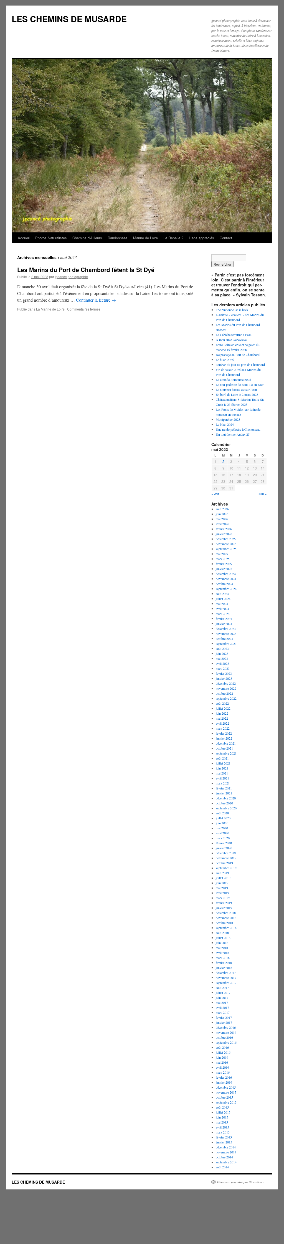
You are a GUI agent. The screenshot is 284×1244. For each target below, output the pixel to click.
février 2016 (224, 1077)
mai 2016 (222, 1062)
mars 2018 (223, 957)
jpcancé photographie (71, 276)
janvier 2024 (224, 623)
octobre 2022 (224, 693)
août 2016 (222, 1047)
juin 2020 (222, 823)
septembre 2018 (226, 927)
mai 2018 (222, 947)
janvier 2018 (224, 967)
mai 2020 (222, 828)
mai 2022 (222, 718)
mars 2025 (223, 558)
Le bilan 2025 (225, 359)
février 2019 (224, 903)
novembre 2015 (226, 1092)
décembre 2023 (226, 628)
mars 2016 (223, 1072)
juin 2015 (222, 1117)
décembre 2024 (226, 573)
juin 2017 (222, 997)
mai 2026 (222, 519)
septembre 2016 (226, 1042)
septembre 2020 (226, 808)
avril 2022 (222, 723)
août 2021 (222, 758)
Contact (226, 237)
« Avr (215, 493)
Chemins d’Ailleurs (87, 237)
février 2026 (224, 529)
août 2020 (222, 813)
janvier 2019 (224, 908)
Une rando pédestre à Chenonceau (238, 429)
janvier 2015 (224, 1142)
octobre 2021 (224, 748)
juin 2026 (222, 514)
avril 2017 (222, 1007)
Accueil (24, 237)
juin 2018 (222, 942)
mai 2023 (222, 658)
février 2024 (224, 618)
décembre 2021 (226, 743)
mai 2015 (222, 1122)
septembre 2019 (226, 868)
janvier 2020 (224, 848)
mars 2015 (223, 1132)
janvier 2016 (224, 1082)
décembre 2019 (226, 853)
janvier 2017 (224, 1022)
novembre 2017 (226, 977)
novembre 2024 (226, 578)
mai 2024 (222, 603)
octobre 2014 (224, 1157)
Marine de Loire (145, 237)
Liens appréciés (201, 237)
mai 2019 (222, 888)
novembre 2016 (226, 1032)
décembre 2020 (226, 798)
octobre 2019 (224, 863)
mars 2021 (223, 783)
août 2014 (222, 1167)
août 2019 (222, 873)
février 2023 (224, 673)
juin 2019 (222, 883)
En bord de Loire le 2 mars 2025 (237, 394)
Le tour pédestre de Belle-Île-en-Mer (239, 384)
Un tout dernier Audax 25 (233, 434)
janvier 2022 (224, 738)
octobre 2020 (224, 803)
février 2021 (224, 788)
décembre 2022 (226, 683)
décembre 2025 (226, 539)
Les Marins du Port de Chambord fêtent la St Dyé (85, 269)
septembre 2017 (226, 982)
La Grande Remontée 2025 (233, 379)
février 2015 (224, 1137)
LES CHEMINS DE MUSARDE (69, 19)
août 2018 (222, 932)
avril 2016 (222, 1067)
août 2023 (222, 648)
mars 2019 (223, 898)
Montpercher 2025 (228, 419)
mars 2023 (223, 668)
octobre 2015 (224, 1097)
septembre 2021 (226, 753)
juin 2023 (222, 653)
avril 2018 (222, 952)
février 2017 (224, 1017)
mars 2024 (223, 613)
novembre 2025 (226, 544)
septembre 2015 (226, 1102)
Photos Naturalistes (51, 237)
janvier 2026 (224, 534)
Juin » (262, 493)
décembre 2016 (226, 1027)
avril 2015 (222, 1127)
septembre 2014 (226, 1162)
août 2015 (222, 1107)
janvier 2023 (224, 678)
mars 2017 (223, 1012)
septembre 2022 (226, 698)
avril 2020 (222, 833)
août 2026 (222, 509)
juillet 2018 (223, 937)
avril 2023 (222, 663)
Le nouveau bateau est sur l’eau (236, 389)
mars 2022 (223, 728)
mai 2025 (222, 554)
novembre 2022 (226, 688)
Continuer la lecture (96, 300)
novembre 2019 (226, 858)
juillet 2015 (223, 1112)
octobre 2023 (224, 638)
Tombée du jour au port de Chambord (240, 364)
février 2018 (224, 962)
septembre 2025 (226, 549)
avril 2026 (222, 524)
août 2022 (222, 703)
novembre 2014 (226, 1152)
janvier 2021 (224, 793)
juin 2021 (222, 768)
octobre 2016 (224, 1037)
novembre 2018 (226, 917)
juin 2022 (222, 713)
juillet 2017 (223, 992)
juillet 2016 (223, 1052)
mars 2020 (223, 838)
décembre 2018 (226, 912)
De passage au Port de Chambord (238, 354)
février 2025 (224, 563)
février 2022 (224, 733)
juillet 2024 (223, 598)
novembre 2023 (226, 633)
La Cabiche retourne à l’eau (234, 334)
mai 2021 (222, 773)
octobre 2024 (224, 583)
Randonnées (118, 237)
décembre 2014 (226, 1147)
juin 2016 (222, 1057)
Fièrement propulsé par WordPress (240, 1182)
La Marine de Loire (50, 309)
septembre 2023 (226, 643)
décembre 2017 (226, 972)
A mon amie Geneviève (231, 339)
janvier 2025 (224, 568)
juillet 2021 (223, 763)
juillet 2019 (223, 878)
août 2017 (222, 987)
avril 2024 (222, 608)
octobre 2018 (224, 922)
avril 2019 (222, 893)
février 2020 (224, 843)
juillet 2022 (223, 708)
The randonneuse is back (232, 309)
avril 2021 (222, 778)
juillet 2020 (223, 818)
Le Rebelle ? (173, 237)
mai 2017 (222, 1002)
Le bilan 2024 (225, 424)
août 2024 (222, 593)
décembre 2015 (226, 1087)
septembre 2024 (226, 588)
